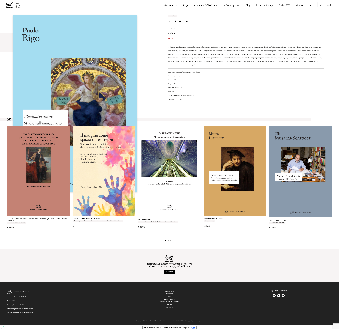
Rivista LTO (285, 5)
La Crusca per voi (231, 5)
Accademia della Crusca (205, 5)
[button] (165, 240)
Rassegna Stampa (264, 5)
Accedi (328, 5)
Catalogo (169, 294)
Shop (185, 5)
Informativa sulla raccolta (152, 328)
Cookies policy (198, 321)
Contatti (300, 5)
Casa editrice (170, 5)
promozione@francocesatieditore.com (20, 312)
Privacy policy (189, 321)
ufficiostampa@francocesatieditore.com (20, 309)
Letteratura (172, 28)
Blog (248, 5)
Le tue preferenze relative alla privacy (177, 328)
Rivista (169, 304)
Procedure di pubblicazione (169, 302)
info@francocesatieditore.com (19, 305)
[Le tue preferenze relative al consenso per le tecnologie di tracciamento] (3, 327)
